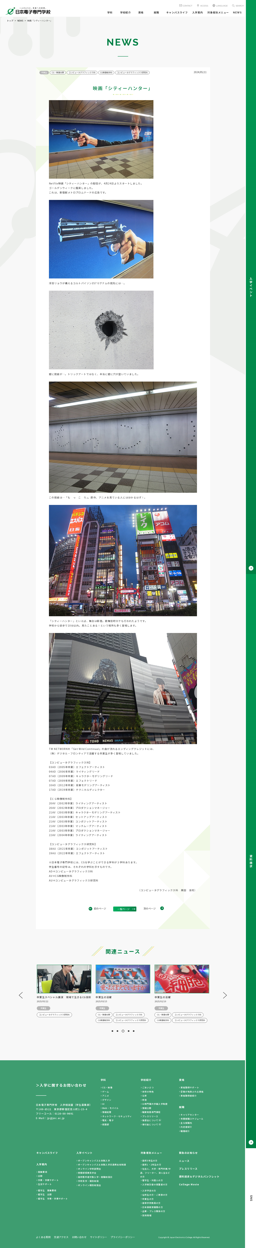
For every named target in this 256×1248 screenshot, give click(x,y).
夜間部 (105, 1124)
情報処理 (106, 1112)
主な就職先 (186, 1122)
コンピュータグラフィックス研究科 (132, 72)
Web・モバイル (110, 1108)
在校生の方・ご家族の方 (155, 1194)
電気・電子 (108, 1120)
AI (103, 1103)
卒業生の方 (148, 1198)
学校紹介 (125, 12)
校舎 (144, 1099)
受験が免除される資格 (192, 1091)
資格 (141, 12)
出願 (40, 1175)
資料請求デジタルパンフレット (199, 1176)
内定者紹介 (186, 1126)
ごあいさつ (148, 1087)
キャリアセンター (190, 1114)
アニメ (105, 1095)
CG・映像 (107, 1087)
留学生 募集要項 (47, 1190)
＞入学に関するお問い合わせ (61, 1085)
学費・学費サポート (48, 1180)
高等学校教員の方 (151, 1202)
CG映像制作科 (106, 72)
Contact (187, 6)
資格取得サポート (190, 1087)
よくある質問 (43, 1237)
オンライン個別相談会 (89, 1185)
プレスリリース (150, 1116)
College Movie (189, 1184)
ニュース (184, 1161)
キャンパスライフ (177, 12)
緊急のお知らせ (188, 1152)
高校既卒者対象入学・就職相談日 (95, 1176)
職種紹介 (185, 1131)
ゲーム (105, 1091)
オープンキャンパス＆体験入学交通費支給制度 (102, 1164)
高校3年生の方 (149, 1160)
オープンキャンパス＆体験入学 (94, 1160)
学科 (110, 12)
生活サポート (45, 1184)
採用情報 (147, 1215)
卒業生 (44, 72)
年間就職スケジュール (192, 1118)
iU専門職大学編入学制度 (155, 1103)
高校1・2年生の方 (151, 1164)
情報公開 (147, 1108)
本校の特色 (148, 1091)
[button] (112, 1031)
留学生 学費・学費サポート (53, 1198)
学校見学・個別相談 (88, 1180)
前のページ (100, 908)
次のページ (149, 908)
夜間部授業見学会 (87, 1172)
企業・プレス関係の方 (153, 1211)
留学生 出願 (45, 1194)
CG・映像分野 (58, 72)
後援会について (150, 1120)
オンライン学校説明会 (89, 1168)
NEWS (237, 12)
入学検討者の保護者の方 (155, 1184)
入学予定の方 (149, 1190)
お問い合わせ (79, 1237)
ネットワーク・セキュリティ (117, 1116)
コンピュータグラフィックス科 (82, 72)
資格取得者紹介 (189, 1095)
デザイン (106, 1099)
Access (204, 6)
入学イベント (84, 1152)
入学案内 (197, 12)
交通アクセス (61, 1237)
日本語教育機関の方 (152, 1207)
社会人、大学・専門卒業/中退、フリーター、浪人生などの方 (155, 1172)
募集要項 (42, 1171)
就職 (156, 12)
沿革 (144, 1095)
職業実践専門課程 (151, 1112)
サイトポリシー (98, 1237)
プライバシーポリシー (123, 1237)
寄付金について (150, 1124)
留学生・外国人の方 (152, 1180)
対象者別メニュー (218, 12)
